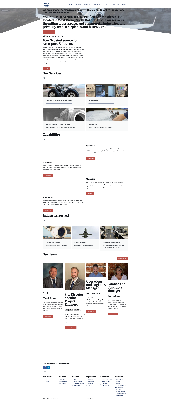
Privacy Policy (89, 398)
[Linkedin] (48, 367)
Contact (124, 4)
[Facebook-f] (45, 367)
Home (70, 4)
